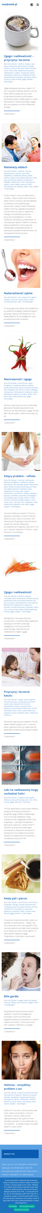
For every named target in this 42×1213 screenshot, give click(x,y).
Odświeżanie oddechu (28, 1099)
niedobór (7, 299)
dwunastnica (8, 484)
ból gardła (7, 905)
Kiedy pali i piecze (15, 898)
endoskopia (12, 66)
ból (19, 297)
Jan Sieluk (33, 487)
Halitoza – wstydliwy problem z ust (17, 1086)
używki (13, 79)
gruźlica (24, 702)
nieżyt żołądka (15, 184)
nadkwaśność (9, 73)
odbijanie (33, 493)
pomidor (7, 607)
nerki (23, 182)
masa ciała (19, 491)
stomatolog (8, 186)
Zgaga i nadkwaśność (18, 592)
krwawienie (23, 489)
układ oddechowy (29, 711)
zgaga (24, 79)
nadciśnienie (8, 493)
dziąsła (24, 297)
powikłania (25, 75)
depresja (7, 482)
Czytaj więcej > (9, 114)
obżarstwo (28, 909)
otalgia (30, 1002)
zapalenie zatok (23, 713)
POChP (34, 708)
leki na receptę (24, 390)
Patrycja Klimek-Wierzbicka (21, 708)
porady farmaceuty (18, 607)
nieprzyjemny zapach (11, 1099)
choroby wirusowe (10, 702)
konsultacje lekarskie (15, 180)
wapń (15, 302)
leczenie (27, 704)
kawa (11, 70)
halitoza (7, 178)
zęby (30, 186)
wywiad (6, 1104)
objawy (26, 493)
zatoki (26, 186)
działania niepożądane (26, 798)
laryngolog (14, 1097)
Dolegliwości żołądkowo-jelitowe (15, 175)
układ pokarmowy (19, 396)
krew (21, 704)
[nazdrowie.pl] (9, 4)
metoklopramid (21, 603)
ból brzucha (33, 902)
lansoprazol (30, 70)
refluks (34, 77)
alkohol (21, 64)
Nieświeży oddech (15, 167)
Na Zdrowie (12, 64)
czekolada (7, 598)
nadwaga (34, 390)
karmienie (31, 702)
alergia (20, 700)
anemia (21, 480)
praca (14, 1101)
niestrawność (8, 392)
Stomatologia (28, 302)
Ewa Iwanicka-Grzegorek (12, 1095)
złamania (18, 802)
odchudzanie (19, 392)
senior (6, 502)
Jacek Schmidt (22, 1002)
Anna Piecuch (23, 383)
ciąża (32, 64)
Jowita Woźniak (30, 68)
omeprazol (25, 73)
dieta (6, 66)
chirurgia (15, 905)
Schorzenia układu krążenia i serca (23, 500)
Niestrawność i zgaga (18, 379)
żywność (18, 913)
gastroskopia (22, 66)
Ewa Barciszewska (30, 1093)
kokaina (16, 704)
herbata (31, 66)
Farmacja (26, 802)
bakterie (21, 171)
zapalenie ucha (18, 504)
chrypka (27, 64)
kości (27, 800)
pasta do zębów (17, 299)
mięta (29, 603)
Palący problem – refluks (20, 476)
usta (14, 186)
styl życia (7, 79)
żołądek (29, 79)
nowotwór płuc (26, 706)
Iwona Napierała (22, 178)
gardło (30, 175)
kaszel (6, 70)
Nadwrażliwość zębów (18, 293)
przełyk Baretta (9, 77)
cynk (23, 173)
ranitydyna (27, 77)
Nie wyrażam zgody (27, 1206)
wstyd (33, 1101)
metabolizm (28, 180)
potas (26, 299)
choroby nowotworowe (27, 905)
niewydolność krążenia (12, 706)
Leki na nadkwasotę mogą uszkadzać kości (21, 791)
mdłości (26, 491)
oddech (17, 73)
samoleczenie (30, 911)
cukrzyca (18, 173)
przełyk (32, 75)
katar (11, 704)
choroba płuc (29, 480)
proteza (23, 184)
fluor (28, 297)
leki (17, 390)
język (5, 180)
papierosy (17, 75)
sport (11, 502)
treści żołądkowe (27, 502)
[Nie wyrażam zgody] (39, 1195)
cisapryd (27, 596)
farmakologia (18, 484)
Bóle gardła (11, 996)
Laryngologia (9, 1005)
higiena (12, 178)
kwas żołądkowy (19, 70)
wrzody (18, 79)
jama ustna (33, 178)
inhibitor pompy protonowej (14, 68)
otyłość (32, 73)
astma (26, 700)
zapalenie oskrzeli (10, 713)
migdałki (7, 182)
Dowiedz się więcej (22, 1210)
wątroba (20, 186)
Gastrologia (8, 81)
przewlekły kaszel (10, 711)
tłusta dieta (8, 396)
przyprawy (19, 77)
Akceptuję (12, 1206)
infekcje (13, 1002)
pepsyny (7, 495)
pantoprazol (8, 75)
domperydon (21, 598)
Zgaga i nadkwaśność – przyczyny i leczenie (19, 58)
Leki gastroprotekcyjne (27, 1097)
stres (35, 394)
